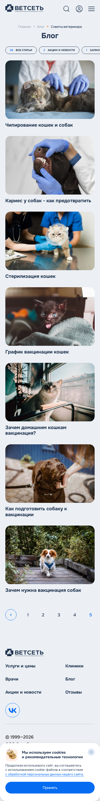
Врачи (11, 679)
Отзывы (73, 692)
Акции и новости (23, 692)
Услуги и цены (20, 665)
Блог (41, 27)
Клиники (74, 665)
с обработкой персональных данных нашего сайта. (44, 774)
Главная (24, 27)
